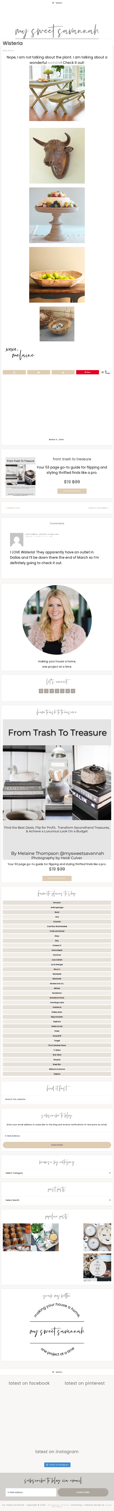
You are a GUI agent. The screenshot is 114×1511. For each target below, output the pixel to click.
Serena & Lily (57, 1026)
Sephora (57, 1021)
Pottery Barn (57, 1012)
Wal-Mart (57, 1055)
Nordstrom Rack (57, 998)
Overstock (57, 1007)
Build (57, 912)
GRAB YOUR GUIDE (72, 491)
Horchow (57, 955)
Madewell (57, 974)
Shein (57, 1031)
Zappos (57, 1074)
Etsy (57, 941)
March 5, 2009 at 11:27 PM (39, 536)
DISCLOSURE (53, 1505)
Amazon (57, 902)
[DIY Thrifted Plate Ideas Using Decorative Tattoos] (97, 1238)
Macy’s (57, 969)
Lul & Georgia (57, 964)
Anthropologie (57, 907)
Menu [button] (59, 2)
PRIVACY (65, 1505)
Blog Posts (8, 51)
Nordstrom (57, 993)
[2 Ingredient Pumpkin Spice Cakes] (17, 1238)
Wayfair (57, 1059)
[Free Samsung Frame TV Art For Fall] (97, 1268)
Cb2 (57, 917)
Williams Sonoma (57, 1069)
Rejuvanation (57, 1017)
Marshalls (57, 979)
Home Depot (57, 950)
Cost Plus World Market (57, 926)
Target (57, 1040)
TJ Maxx (57, 1050)
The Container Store (57, 1045)
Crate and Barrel (57, 931)
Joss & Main (57, 960)
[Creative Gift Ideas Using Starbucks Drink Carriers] (45, 1238)
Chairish (57, 921)
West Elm (57, 1064)
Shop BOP (57, 1036)
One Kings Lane (57, 1002)
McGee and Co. (57, 983)
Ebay (57, 936)
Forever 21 (57, 945)
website (54, 62)
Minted (57, 988)
